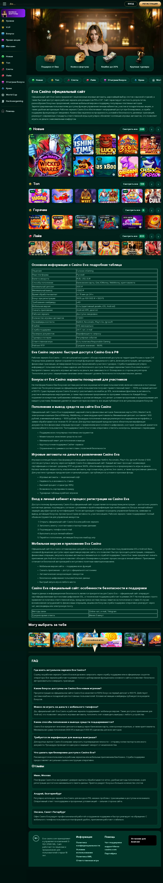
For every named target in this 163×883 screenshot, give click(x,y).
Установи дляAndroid (138, 840)
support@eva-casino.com (112, 848)
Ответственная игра (87, 861)
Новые (39, 80)
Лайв (93, 80)
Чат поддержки (113, 843)
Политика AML (84, 857)
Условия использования (84, 851)
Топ (57, 80)
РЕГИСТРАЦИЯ (150, 4)
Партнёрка (111, 854)
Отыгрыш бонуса (117, 80)
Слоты (74, 80)
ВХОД (131, 4)
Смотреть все (133, 129)
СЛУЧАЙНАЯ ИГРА (95, 640)
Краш (141, 80)
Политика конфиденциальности (88, 844)
